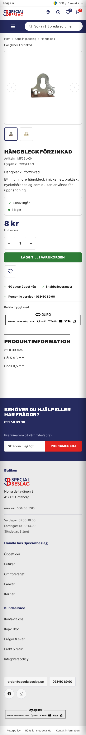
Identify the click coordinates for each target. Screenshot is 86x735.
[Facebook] (9, 694)
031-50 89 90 (14, 422)
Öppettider (12, 554)
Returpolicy (14, 730)
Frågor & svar (14, 639)
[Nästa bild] (74, 87)
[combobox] (54, 26)
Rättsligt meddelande (38, 730)
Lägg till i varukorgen (43, 257)
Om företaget (14, 574)
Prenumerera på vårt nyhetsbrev (28, 435)
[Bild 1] (11, 134)
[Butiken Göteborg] (48, 13)
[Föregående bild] (11, 87)
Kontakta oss (13, 619)
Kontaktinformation (68, 730)
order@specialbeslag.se (26, 681)
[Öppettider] (58, 13)
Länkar (9, 584)
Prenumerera (64, 446)
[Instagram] (21, 694)
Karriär (9, 594)
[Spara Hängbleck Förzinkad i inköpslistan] (10, 271)
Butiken (9, 564)
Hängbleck (48, 38)
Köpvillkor (11, 629)
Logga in (8, 3)
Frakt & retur (13, 649)
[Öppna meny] (11, 26)
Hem (7, 38)
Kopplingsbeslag (25, 38)
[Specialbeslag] (11, 13)
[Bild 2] (26, 134)
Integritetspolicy (16, 659)
